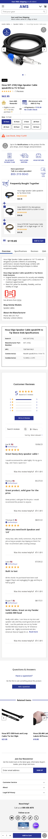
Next (44, 718)
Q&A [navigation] (44, 251)
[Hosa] (10, 298)
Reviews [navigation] (34, 251)
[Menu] (3, 6)
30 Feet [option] (17, 127)
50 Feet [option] (36, 127)
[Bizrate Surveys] (26, 827)
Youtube (11, 818)
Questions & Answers (24, 669)
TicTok (30, 818)
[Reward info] (12, 112)
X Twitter (36, 818)
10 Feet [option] (6, 122)
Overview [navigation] (6, 251)
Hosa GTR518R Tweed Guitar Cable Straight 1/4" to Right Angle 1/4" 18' (30, 225)
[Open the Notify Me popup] (5, 146)
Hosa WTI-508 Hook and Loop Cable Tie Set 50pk (15, 734)
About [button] (5, 787)
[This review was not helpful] (40, 471)
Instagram (18, 818)
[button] (45, 6)
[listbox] (24, 124)
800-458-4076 (28, 807)
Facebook (24, 818)
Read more (33, 632)
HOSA (19, 300)
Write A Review (24, 418)
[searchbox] (14, 429)
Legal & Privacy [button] (9, 792)
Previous (4, 718)
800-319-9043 (19, 174)
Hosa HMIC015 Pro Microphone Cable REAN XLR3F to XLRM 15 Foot (30, 208)
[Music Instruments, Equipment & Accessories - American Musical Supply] (24, 6)
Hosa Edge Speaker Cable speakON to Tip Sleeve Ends (30, 192)
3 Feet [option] (26, 122)
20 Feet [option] (36, 122)
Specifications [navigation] (20, 251)
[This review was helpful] (36, 471)
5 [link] (12, 91)
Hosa (4, 80)
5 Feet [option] (26, 127)
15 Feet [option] (17, 122)
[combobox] (24, 12)
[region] (23, 399)
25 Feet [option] (6, 127)
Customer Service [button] (10, 782)
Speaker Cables (18, 24)
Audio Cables (6, 24)
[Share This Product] (43, 30)
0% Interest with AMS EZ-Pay (35, 102)
